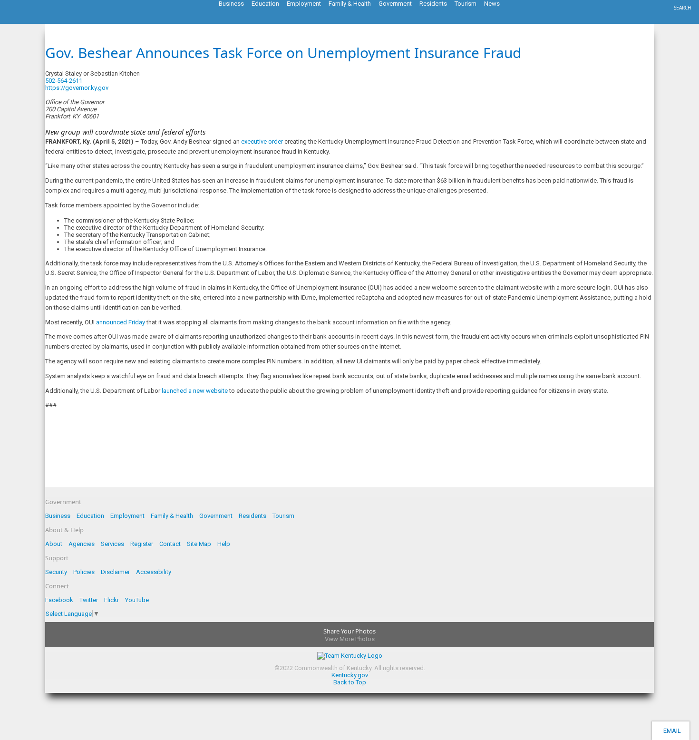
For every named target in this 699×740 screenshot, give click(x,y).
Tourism (283, 515)
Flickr (111, 600)
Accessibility (153, 571)
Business (57, 515)
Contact (170, 543)
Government (216, 515)
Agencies (81, 543)
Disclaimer (115, 571)
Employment (127, 515)
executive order (262, 141)
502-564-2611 (63, 80)
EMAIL (670, 730)
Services (112, 543)
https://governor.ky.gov (76, 87)
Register (141, 543)
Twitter (88, 600)
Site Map (199, 543)
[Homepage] (45, 21)
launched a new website (195, 390)
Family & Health (172, 515)
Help (223, 543)
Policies (84, 571)
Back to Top (349, 682)
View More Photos (350, 639)
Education (90, 515)
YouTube (137, 600)
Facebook (59, 600)
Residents (252, 515)
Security (56, 571)
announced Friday (120, 322)
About (53, 543)
